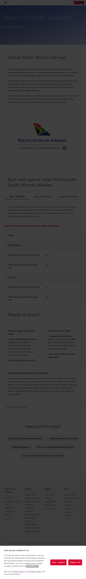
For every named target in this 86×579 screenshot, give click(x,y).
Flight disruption (50, 505)
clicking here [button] (32, 566)
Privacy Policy (35, 571)
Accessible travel (50, 502)
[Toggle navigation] (5, 2)
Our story (8, 498)
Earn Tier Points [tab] (17, 197)
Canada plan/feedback (33, 498)
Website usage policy (32, 531)
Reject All (75, 562)
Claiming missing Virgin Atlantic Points (25, 438)
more (60, 99)
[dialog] (43, 562)
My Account (79, 2)
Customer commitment (33, 528)
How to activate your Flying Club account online (43, 455)
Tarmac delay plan (31, 524)
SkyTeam (67, 515)
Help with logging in (21, 447)
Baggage (48, 498)
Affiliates (67, 505)
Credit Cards (68, 508)
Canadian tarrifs (30, 495)
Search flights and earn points (22, 360)
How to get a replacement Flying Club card (55, 447)
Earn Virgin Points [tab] (43, 197)
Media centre (9, 508)
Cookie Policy (18, 571)
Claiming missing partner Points (63, 438)
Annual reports (10, 511)
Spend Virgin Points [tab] (68, 197)
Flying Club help (50, 508)
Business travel (69, 495)
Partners (67, 512)
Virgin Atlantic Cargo (71, 498)
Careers (7, 515)
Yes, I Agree (58, 562)
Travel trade (68, 502)
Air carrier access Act (32, 514)
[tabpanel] (43, 253)
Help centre (49, 495)
